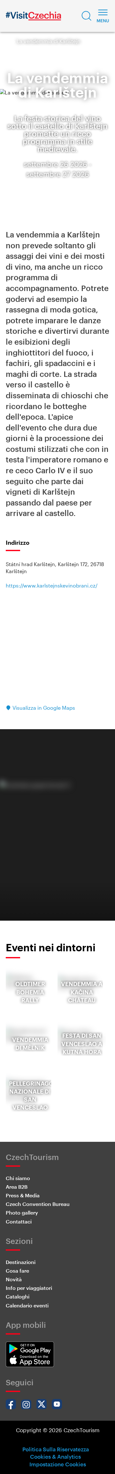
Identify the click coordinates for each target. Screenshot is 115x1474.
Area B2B (16, 1187)
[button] (86, 16)
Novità (14, 1279)
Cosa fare (17, 1271)
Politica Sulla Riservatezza (55, 1449)
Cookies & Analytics (55, 1456)
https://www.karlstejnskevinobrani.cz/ (51, 585)
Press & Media (23, 1195)
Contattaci (19, 1221)
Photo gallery (22, 1212)
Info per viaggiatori (29, 1288)
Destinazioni (20, 1262)
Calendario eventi (27, 1305)
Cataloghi (17, 1296)
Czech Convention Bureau (38, 1204)
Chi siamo (18, 1178)
